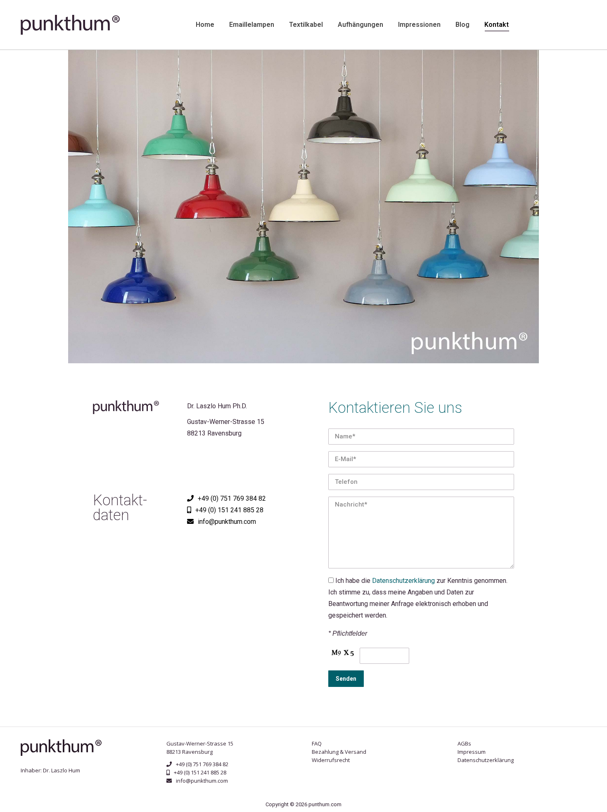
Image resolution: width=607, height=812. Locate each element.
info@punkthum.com (202, 780)
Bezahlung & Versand (339, 751)
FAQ (317, 743)
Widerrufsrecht (331, 760)
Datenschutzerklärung (403, 581)
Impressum (472, 751)
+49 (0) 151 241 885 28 (229, 510)
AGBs (464, 743)
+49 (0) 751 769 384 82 (232, 498)
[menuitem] (205, 24)
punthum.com (324, 804)
